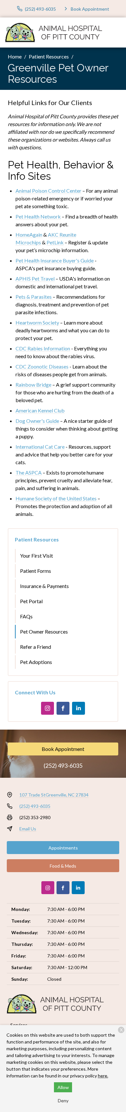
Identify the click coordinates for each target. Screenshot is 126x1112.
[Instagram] (47, 708)
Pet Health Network (38, 216)
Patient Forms (35, 571)
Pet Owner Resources (44, 631)
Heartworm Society (37, 322)
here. (103, 1075)
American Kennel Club (40, 410)
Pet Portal (31, 601)
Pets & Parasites (34, 297)
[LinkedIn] (78, 708)
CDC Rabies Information (43, 348)
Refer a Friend (35, 647)
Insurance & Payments (44, 586)
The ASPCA (29, 472)
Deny (63, 1100)
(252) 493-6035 (63, 765)
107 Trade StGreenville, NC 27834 (54, 794)
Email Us (27, 828)
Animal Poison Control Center (48, 190)
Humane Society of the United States (56, 498)
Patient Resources (49, 56)
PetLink (55, 242)
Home (15, 56)
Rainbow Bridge (33, 384)
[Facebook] (63, 708)
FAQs (26, 616)
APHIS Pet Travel (35, 278)
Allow (63, 1087)
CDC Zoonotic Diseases (42, 366)
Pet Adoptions (36, 662)
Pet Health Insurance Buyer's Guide (55, 260)
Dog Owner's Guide (37, 421)
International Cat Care (40, 447)
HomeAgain (29, 234)
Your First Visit (36, 555)
